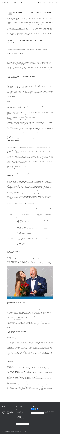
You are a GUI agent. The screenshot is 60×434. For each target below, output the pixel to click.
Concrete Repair (20, 420)
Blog (56, 2)
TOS (25, 431)
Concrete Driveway (21, 413)
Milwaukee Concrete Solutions (14, 2)
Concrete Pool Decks (21, 418)
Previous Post (5, 398)
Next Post (55, 398)
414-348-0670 (48, 412)
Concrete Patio (20, 412)
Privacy (23, 431)
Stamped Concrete (21, 416)
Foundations (19, 417)
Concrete (9, 15)
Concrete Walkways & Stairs (22, 415)
